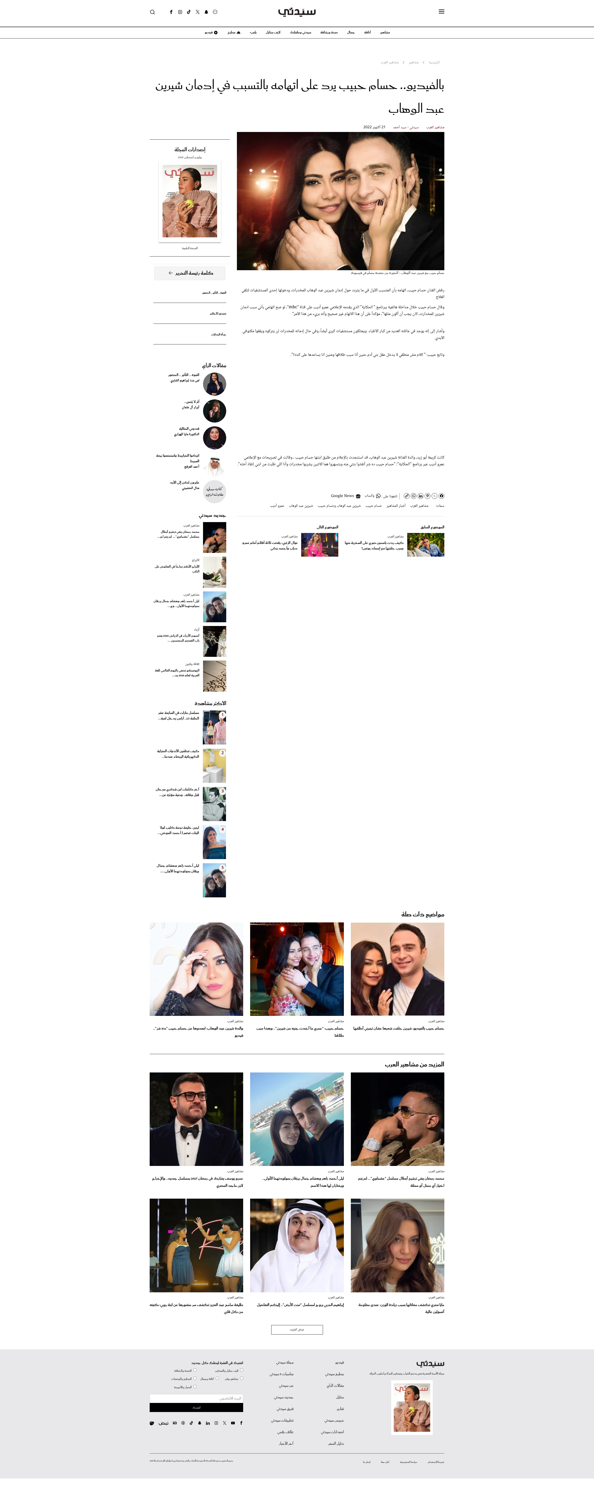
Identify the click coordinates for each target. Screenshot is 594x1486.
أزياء (196, 629)
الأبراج (195, 560)
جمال (351, 32)
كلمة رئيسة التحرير (194, 273)
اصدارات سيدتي (332, 1432)
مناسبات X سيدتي (282, 1374)
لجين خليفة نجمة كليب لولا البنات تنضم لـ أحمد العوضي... (178, 830)
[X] (197, 12)
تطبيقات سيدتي (282, 1421)
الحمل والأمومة (183, 1387)
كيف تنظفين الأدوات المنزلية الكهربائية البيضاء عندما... (178, 754)
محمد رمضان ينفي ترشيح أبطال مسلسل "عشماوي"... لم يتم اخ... (178, 534)
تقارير (340, 1409)
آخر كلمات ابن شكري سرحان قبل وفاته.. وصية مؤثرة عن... (177, 792)
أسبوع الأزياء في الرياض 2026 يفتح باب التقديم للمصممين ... (178, 638)
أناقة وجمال (207, 1379)
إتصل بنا (366, 1462)
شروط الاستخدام (436, 1462)
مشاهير (385, 32)
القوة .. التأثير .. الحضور (214, 292)
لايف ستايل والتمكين (226, 1370)
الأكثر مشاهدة (210, 704)
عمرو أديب (277, 506)
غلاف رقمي (285, 1432)
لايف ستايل (273, 32)
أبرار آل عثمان (190, 407)
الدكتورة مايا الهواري (186, 434)
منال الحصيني (190, 488)
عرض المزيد (297, 1329)
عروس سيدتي (334, 1421)
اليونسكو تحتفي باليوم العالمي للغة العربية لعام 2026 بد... (177, 673)
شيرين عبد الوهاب (301, 506)
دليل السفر (336, 1444)
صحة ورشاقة (329, 32)
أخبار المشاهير (396, 506)
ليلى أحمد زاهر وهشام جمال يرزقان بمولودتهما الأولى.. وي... (176, 604)
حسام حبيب (373, 506)
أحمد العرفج (191, 467)
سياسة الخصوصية (408, 1462)
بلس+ (253, 32)
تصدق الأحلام (218, 313)
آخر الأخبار (286, 1444)
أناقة (367, 32)
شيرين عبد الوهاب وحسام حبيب (339, 506)
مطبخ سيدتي (334, 1374)
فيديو (208, 32)
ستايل (340, 1397)
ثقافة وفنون (192, 664)
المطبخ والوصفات (181, 1379)
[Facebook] (171, 12)
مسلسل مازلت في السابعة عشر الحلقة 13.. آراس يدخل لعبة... (178, 716)
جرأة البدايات (218, 334)
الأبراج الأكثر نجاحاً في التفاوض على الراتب (177, 569)
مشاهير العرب (435, 127)
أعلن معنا (385, 1462)
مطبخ (231, 32)
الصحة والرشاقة (183, 1370)
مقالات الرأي (214, 366)
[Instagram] (180, 12)
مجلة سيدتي (285, 1363)
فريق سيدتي (285, 1409)
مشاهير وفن (231, 1379)
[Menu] (441, 12)
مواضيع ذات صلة (422, 914)
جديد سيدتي (212, 515)
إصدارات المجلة (189, 150)
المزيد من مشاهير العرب (414, 1064)
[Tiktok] (188, 12)
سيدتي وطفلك (300, 32)
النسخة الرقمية (190, 248)
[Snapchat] (206, 12)
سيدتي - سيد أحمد (406, 127)
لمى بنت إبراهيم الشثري (185, 381)
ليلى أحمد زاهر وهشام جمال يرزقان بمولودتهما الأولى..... (178, 868)
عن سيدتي (286, 1386)
